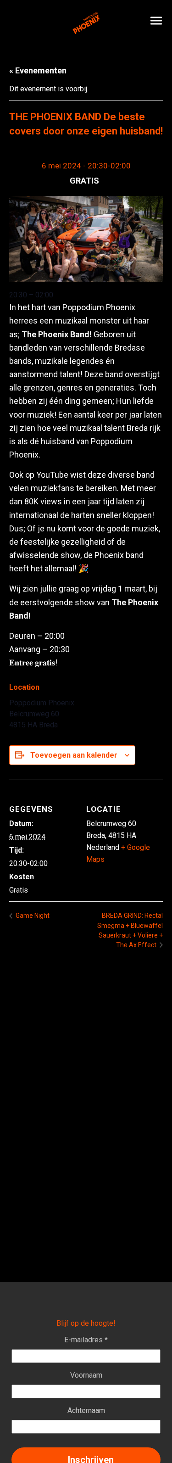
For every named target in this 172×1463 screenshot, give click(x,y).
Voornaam (86, 1375)
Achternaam (86, 1410)
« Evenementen (38, 70)
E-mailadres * (86, 1339)
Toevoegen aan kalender (73, 755)
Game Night (32, 915)
